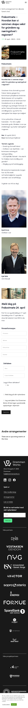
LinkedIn (5, 480)
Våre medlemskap (10, 492)
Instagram (9, 480)
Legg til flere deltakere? (12, 384)
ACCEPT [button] (14, 704)
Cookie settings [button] (6, 704)
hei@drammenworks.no (12, 474)
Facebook (14, 480)
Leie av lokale (8, 502)
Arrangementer (9, 497)
